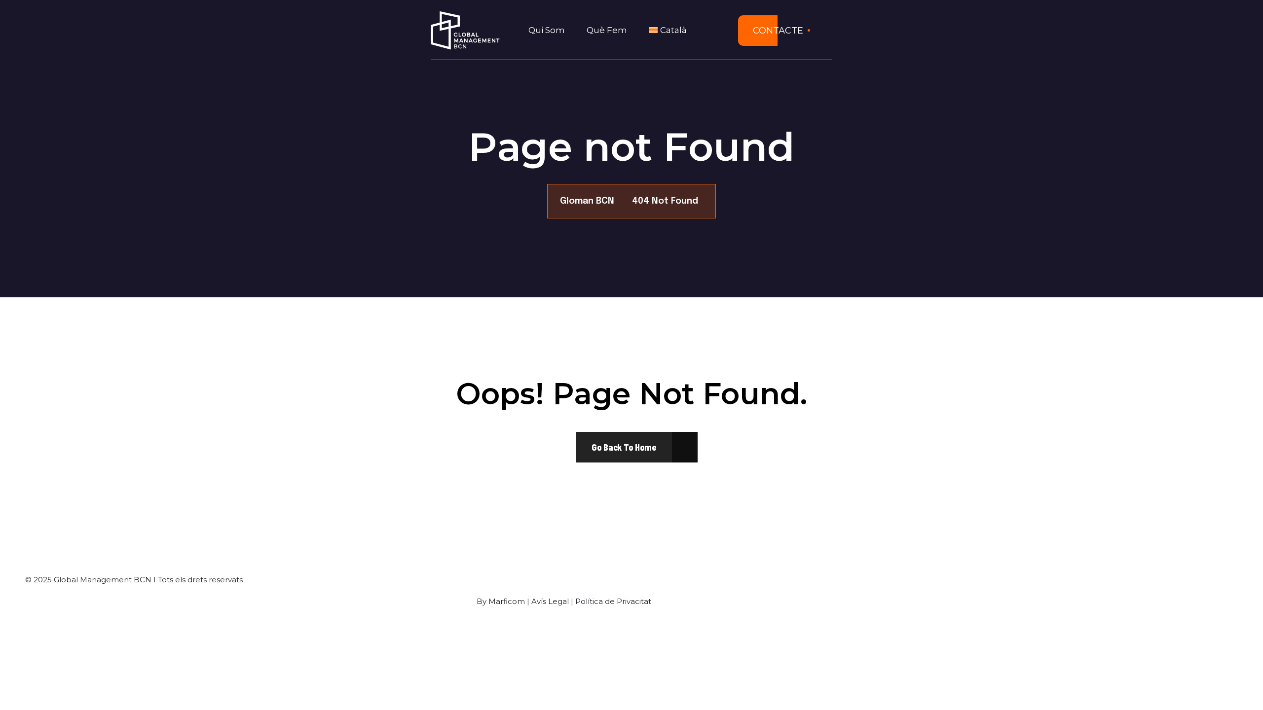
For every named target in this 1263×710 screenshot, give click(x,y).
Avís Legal (550, 601)
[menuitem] (671, 30)
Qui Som (546, 30)
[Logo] (465, 30)
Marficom (506, 601)
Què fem (607, 30)
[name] (624, 447)
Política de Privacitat (613, 601)
